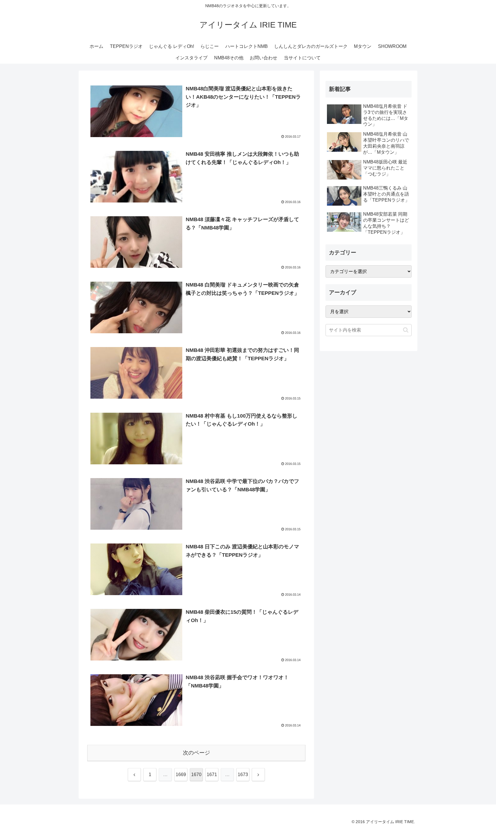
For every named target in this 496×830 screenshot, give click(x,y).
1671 (212, 774)
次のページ (196, 753)
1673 (243, 774)
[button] (406, 330)
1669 (181, 774)
